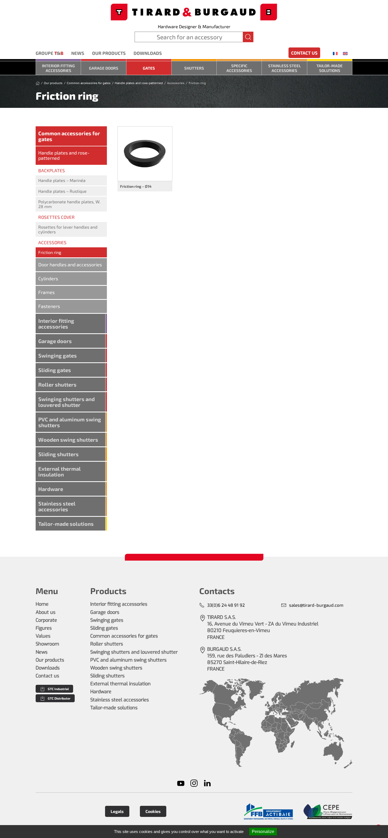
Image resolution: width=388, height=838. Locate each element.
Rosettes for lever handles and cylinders (67, 229)
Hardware (50, 489)
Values (43, 636)
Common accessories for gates (69, 136)
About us (45, 612)
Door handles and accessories (70, 264)
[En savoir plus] (268, 811)
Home (42, 604)
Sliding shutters (58, 454)
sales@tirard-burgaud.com (316, 605)
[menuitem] (335, 53)
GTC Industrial (58, 689)
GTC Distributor (59, 698)
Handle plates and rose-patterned (63, 155)
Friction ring (49, 252)
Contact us (304, 52)
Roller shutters (57, 384)
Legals (117, 811)
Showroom (47, 644)
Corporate (46, 620)
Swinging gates (57, 355)
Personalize (263, 831)
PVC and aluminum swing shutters (69, 422)
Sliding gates (54, 370)
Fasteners (49, 306)
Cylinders (48, 278)
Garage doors (103, 68)
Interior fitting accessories (58, 68)
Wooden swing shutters (68, 439)
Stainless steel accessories (284, 68)
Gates (149, 68)
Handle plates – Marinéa (62, 180)
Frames (46, 292)
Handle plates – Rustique (62, 191)
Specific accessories (239, 68)
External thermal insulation (59, 471)
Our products (109, 53)
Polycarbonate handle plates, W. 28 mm (69, 204)
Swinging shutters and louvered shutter (66, 402)
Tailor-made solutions (329, 68)
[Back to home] (194, 11)
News (77, 53)
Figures (44, 628)
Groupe (49, 53)
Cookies (153, 811)
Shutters (194, 68)
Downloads (148, 53)
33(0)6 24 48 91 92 (226, 605)
